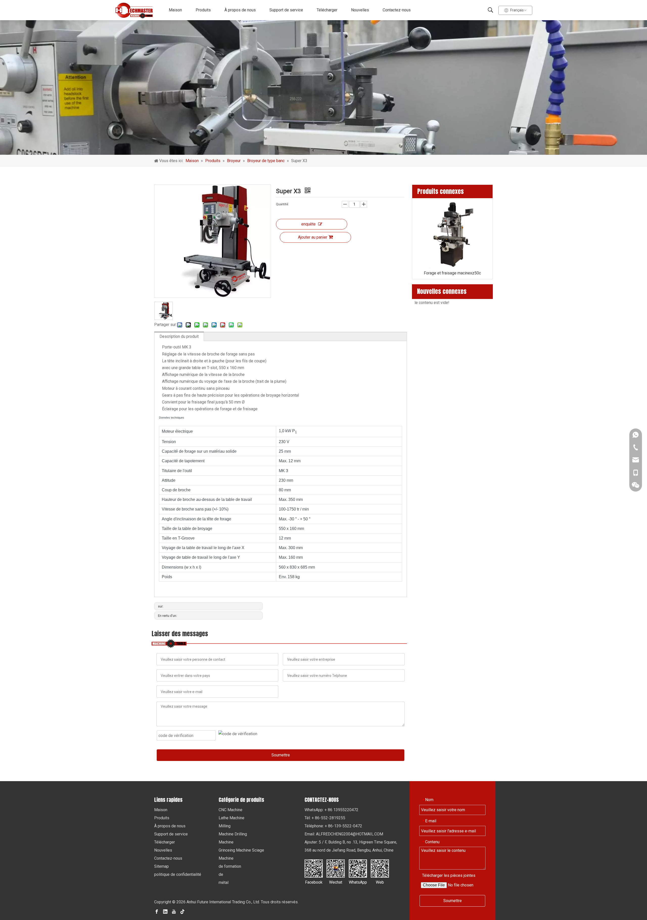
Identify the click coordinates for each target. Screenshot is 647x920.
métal (223, 882)
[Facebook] (156, 911)
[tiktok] (182, 911)
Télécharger (327, 10)
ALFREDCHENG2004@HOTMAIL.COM (349, 834)
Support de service (286, 10)
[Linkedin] (165, 911)
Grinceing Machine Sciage (241, 850)
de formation (230, 866)
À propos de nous (240, 10)
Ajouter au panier (312, 237)
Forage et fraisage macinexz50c (452, 273)
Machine (226, 842)
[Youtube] (173, 911)
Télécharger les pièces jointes (448, 875)
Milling (224, 826)
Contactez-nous (397, 10)
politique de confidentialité (177, 874)
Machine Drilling (233, 834)
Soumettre (280, 755)
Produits (203, 10)
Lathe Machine (231, 817)
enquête (308, 224)
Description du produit (179, 336)
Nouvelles (360, 10)
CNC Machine (230, 809)
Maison (175, 10)
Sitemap (161, 866)
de (221, 874)
